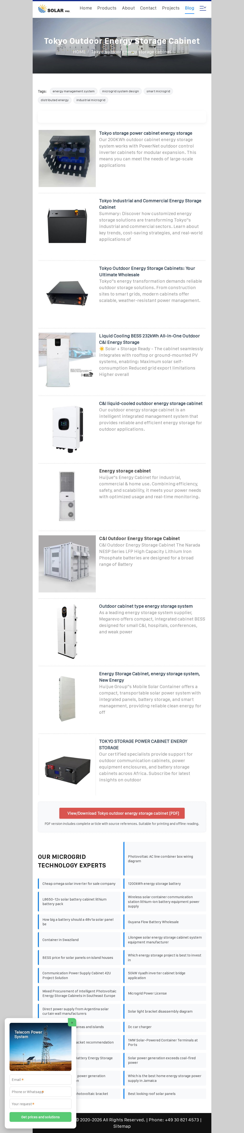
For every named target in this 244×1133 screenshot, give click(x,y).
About (128, 7)
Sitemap (122, 1126)
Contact (148, 7)
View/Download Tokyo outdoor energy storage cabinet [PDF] (123, 813)
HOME (79, 51)
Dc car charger (140, 1027)
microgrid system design (120, 91)
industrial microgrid (90, 100)
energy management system (74, 91)
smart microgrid (158, 91)
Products (107, 7)
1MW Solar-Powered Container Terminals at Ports (163, 1042)
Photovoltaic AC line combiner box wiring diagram (160, 858)
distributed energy (55, 100)
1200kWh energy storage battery (154, 884)
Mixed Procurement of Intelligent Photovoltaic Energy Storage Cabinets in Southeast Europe (79, 993)
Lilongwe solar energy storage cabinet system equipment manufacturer (165, 939)
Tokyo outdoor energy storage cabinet (131, 51)
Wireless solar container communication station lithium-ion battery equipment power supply (163, 901)
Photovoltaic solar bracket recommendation (78, 1042)
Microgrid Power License (147, 993)
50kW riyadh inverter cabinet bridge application (156, 975)
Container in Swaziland (60, 940)
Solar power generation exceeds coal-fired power (162, 1060)
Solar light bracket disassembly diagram (160, 1011)
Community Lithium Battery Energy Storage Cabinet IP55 (77, 1060)
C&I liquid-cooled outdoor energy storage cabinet (151, 403)
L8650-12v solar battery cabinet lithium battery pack (74, 901)
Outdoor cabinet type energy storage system (146, 606)
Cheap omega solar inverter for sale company (79, 884)
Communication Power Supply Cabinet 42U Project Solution (76, 975)
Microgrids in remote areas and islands (73, 1027)
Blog (189, 7)
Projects (171, 7)
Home (86, 7)
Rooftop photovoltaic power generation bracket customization (73, 1078)
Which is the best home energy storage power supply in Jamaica (164, 1078)
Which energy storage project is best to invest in (164, 957)
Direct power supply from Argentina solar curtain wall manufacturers (75, 1011)
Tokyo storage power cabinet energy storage (145, 133)
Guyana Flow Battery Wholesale (153, 922)
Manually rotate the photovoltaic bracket (75, 1094)
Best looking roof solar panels (152, 1094)
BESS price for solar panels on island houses (77, 958)
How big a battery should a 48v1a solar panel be (77, 921)
